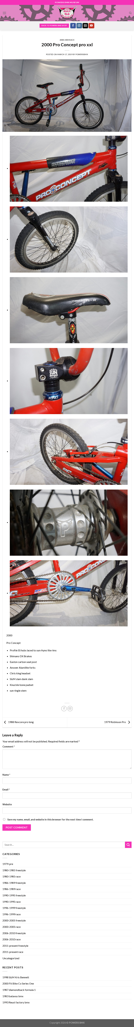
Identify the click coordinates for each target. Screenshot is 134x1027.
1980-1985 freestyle (14, 870)
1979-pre (7, 863)
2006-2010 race (11, 939)
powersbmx (82, 54)
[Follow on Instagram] (79, 26)
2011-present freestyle (15, 945)
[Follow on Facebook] (73, 26)
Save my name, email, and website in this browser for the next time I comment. (50, 819)
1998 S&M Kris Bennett (15, 977)
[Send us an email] (85, 26)
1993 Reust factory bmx (16, 1002)
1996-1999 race (11, 914)
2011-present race (12, 951)
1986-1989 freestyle (14, 882)
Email (6, 789)
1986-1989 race (11, 888)
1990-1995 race (11, 901)
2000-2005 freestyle (14, 920)
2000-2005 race (67, 40)
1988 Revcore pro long (21, 721)
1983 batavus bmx (12, 996)
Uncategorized (10, 958)
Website (7, 804)
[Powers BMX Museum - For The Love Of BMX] (67, 13)
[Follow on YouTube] (91, 26)
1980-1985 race (11, 876)
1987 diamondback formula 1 (19, 989)
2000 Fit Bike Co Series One (18, 983)
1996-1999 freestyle (14, 907)
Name (6, 774)
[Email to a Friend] (70, 708)
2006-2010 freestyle (14, 933)
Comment (8, 746)
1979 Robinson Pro (115, 721)
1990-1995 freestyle (14, 895)
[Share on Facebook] (64, 708)
